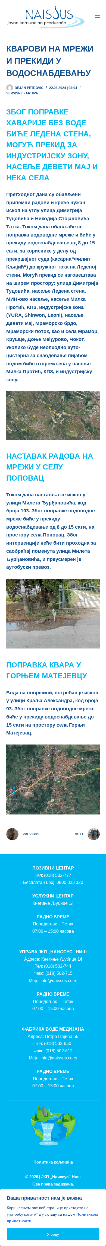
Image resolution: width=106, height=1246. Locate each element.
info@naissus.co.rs (58, 980)
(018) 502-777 (57, 875)
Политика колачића (53, 1162)
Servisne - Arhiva (22, 93)
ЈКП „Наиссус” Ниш (61, 1176)
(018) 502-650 (57, 1043)
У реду (53, 1234)
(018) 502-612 (59, 1051)
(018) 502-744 (57, 966)
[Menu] (97, 17)
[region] (53, 1217)
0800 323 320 (70, 882)
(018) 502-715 (59, 973)
